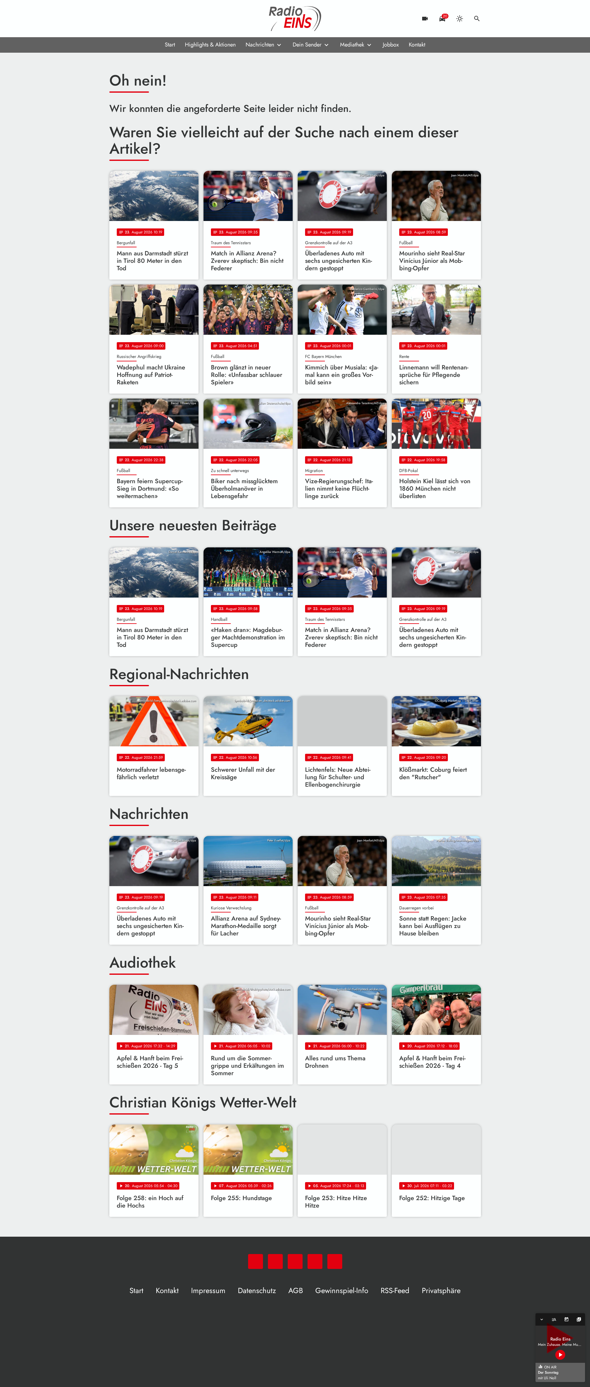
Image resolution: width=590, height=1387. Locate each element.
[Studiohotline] (165, 18)
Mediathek (352, 45)
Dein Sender (307, 45)
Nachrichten (260, 45)
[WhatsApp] (115, 18)
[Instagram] (140, 18)
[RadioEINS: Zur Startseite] (295, 18)
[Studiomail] (152, 18)
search (477, 18)
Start (170, 45)
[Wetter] (459, 18)
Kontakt (417, 45)
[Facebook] (128, 18)
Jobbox (391, 45)
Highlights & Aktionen (210, 45)
